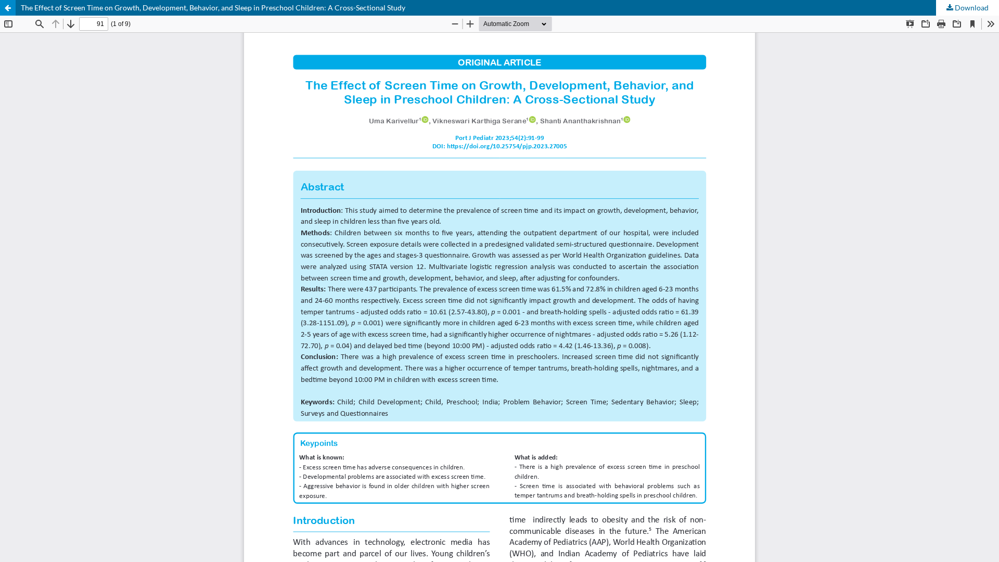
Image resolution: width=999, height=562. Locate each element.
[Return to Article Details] (8, 8)
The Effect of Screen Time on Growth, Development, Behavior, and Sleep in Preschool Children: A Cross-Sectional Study (213, 7)
